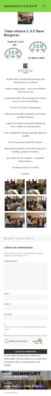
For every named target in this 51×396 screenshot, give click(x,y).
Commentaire (11, 261)
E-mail (7, 304)
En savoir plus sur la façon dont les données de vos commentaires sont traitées (25, 361)
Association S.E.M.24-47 (20, 6)
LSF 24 (31, 238)
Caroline (22, 238)
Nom (7, 294)
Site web (8, 314)
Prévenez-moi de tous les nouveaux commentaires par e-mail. (25, 328)
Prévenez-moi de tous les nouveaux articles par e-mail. (25, 335)
